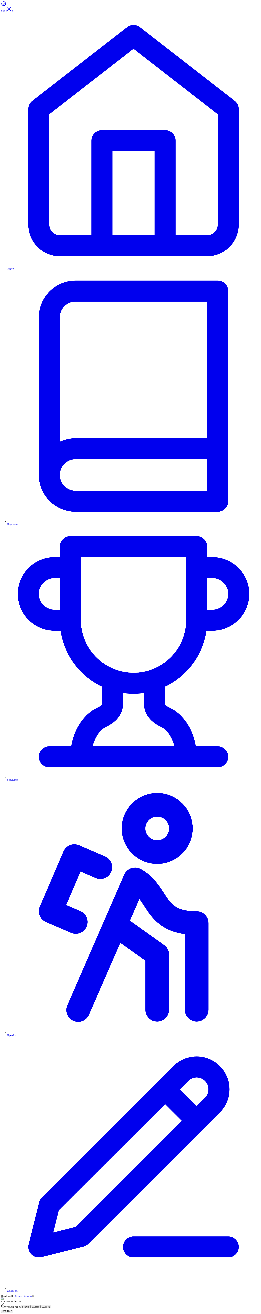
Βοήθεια (25, 1307)
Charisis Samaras (23, 1296)
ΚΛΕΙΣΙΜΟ (7, 1311)
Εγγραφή (46, 1307)
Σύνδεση (35, 1307)
